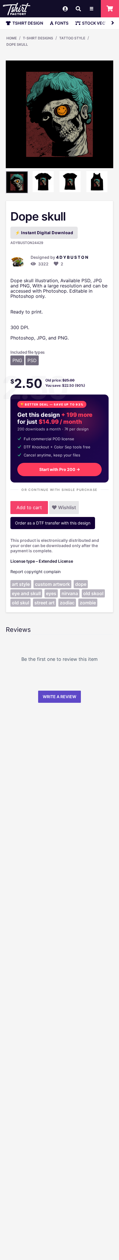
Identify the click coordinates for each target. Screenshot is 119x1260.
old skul (20, 603)
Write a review (59, 696)
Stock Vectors (99, 23)
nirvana (70, 593)
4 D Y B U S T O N (72, 257)
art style (21, 584)
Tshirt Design (27, 23)
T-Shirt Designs (38, 38)
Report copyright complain (35, 571)
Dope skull (17, 44)
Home (11, 38)
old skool (93, 593)
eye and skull (26, 593)
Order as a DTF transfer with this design (52, 522)
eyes (51, 593)
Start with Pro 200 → (59, 469)
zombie (88, 603)
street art (44, 603)
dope (80, 584)
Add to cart (29, 507)
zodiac (67, 603)
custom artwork (52, 584)
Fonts (61, 23)
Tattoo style (72, 38)
